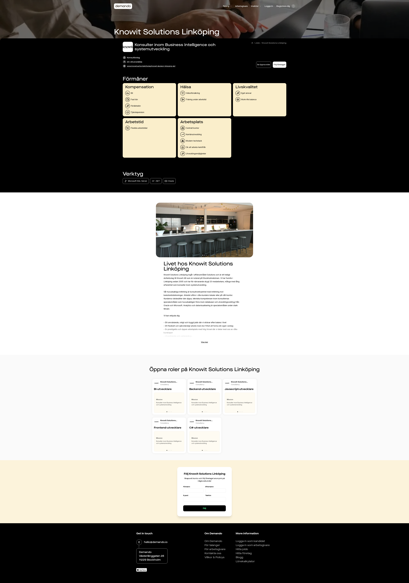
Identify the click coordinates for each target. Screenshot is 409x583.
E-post (185, 495)
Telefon (208, 495)
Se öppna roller (263, 64)
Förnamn (186, 487)
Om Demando (213, 541)
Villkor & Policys (214, 557)
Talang (226, 6)
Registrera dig (283, 6)
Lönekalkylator (245, 561)
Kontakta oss (212, 553)
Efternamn (209, 487)
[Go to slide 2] (168, 411)
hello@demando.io (156, 542)
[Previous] (154, 401)
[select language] (293, 6)
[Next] (183, 401)
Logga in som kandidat (250, 541)
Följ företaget (279, 64)
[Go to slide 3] (205, 411)
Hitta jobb (242, 549)
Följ (204, 508)
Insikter (255, 6)
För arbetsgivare (214, 549)
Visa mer (204, 342)
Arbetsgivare (241, 6)
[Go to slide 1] (202, 411)
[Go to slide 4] (171, 411)
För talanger (212, 545)
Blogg (239, 557)
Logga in (269, 6)
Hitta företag (244, 553)
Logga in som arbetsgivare (253, 545)
